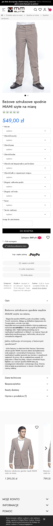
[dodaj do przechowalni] (48, 237)
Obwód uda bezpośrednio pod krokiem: (18, 164)
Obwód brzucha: (9, 136)
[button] (3, 9)
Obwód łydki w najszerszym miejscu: (17, 173)
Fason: (5, 201)
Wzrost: (6, 126)
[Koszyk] (49, 9)
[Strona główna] (16, 10)
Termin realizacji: (9, 210)
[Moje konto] (44, 9)
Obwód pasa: (8, 145)
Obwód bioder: (9, 154)
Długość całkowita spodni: (13, 182)
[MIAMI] (26, 57)
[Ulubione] (40, 9)
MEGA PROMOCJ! (43, 1)
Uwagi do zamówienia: (11, 219)
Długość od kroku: (10, 191)
